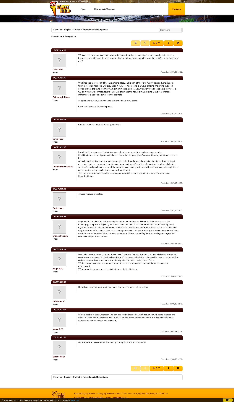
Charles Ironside (60, 235)
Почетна (57, 29)
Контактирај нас (80, 397)
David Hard (58, 69)
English (67, 29)
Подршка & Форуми (104, 9)
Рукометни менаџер (132, 394)
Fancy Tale (154, 394)
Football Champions (114, 394)
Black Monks (59, 356)
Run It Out (164, 394)
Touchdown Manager (96, 394)
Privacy (108, 397)
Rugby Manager (80, 394)
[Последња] (178, 43)
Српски (179, 1)
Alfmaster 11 (59, 301)
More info (75, 400)
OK (228, 400)
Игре (83, 9)
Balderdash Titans (61, 97)
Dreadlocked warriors (63, 166)
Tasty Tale (145, 394)
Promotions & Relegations (95, 29)
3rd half (76, 29)
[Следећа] (168, 43)
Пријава (176, 9)
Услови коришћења (96, 397)
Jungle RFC (58, 268)
